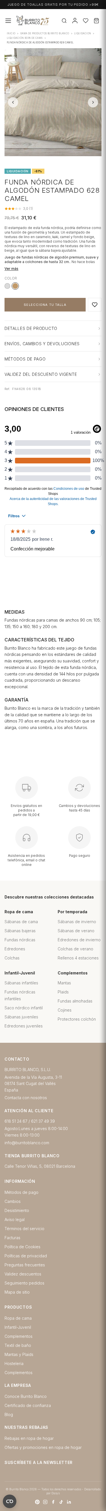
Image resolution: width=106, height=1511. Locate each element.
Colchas (12, 957)
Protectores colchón (77, 1019)
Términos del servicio (24, 1228)
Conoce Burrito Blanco (26, 1396)
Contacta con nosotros (26, 1097)
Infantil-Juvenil (18, 1327)
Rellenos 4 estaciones (78, 957)
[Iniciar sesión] (75, 21)
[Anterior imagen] (13, 102)
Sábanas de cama (21, 921)
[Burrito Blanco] (50, 20)
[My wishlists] (86, 21)
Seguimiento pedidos (24, 1283)
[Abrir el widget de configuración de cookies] (9, 1501)
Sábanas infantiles (21, 982)
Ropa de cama (18, 1318)
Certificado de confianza (28, 1405)
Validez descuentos (23, 1273)
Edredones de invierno (79, 939)
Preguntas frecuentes (25, 1264)
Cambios (13, 1201)
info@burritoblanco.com (27, 1142)
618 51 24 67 (16, 1121)
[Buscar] (64, 21)
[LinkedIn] (69, 1502)
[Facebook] (53, 1502)
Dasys (55, 1493)
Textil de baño (18, 1345)
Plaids (63, 991)
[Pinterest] (37, 1502)
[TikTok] (61, 1502)
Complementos (19, 1336)
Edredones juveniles (24, 1025)
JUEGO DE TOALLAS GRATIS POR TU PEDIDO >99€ (53, 5)
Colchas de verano (75, 948)
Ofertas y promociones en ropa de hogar (43, 1447)
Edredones (15, 948)
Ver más (11, 268)
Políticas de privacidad (26, 1255)
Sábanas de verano (76, 930)
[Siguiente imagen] (93, 102)
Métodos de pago (21, 1192)
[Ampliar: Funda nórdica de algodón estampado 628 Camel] (53, 102)
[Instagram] (45, 1502)
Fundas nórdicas (20, 939)
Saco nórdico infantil (24, 1007)
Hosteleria (14, 1363)
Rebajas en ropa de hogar (29, 1438)
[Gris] (7, 286)
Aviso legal (15, 1219)
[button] (94, 304)
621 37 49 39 (43, 1121)
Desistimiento (17, 1210)
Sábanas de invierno (77, 921)
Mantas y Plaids (19, 1354)
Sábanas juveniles (21, 1016)
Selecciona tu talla (45, 305)
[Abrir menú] (8, 20)
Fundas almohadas (75, 1001)
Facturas (12, 1237)
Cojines (65, 1010)
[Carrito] (96, 21)
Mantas (64, 982)
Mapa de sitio (17, 1292)
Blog (9, 1414)
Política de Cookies (22, 1246)
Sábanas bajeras (20, 930)
